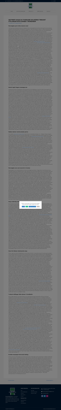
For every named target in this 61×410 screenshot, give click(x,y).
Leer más (23, 206)
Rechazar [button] (38, 206)
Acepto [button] (27, 206)
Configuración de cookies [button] (32, 206)
